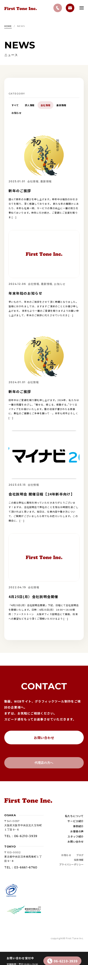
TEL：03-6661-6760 (20, 867)
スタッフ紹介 (75, 836)
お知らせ (16, 112)
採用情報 (79, 859)
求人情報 (30, 105)
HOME (8, 26)
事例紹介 (78, 826)
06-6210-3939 (66, 961)
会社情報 (45, 105)
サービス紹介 (75, 821)
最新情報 (61, 105)
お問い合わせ (44, 737)
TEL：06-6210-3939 (20, 836)
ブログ (80, 855)
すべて (15, 105)
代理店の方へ (44, 763)
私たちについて (74, 816)
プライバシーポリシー (71, 864)
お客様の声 (77, 831)
